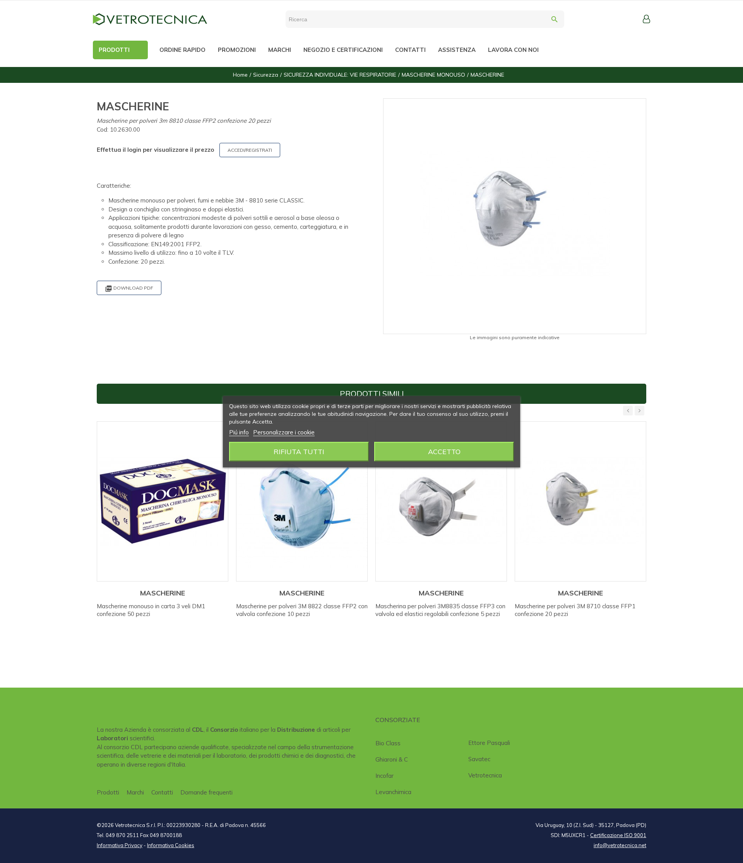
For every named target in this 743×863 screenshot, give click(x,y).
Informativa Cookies (170, 845)
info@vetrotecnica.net (620, 845)
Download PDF (129, 288)
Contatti (162, 792)
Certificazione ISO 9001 (618, 835)
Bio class (388, 743)
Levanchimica (393, 792)
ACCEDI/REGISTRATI (250, 150)
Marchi (135, 792)
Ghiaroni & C (391, 759)
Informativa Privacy (119, 845)
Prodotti (108, 792)
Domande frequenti (206, 792)
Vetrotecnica (485, 775)
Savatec (479, 759)
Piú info (239, 432)
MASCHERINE (162, 592)
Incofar (384, 775)
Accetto (444, 451)
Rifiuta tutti (299, 451)
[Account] (646, 19)
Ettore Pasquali (489, 742)
